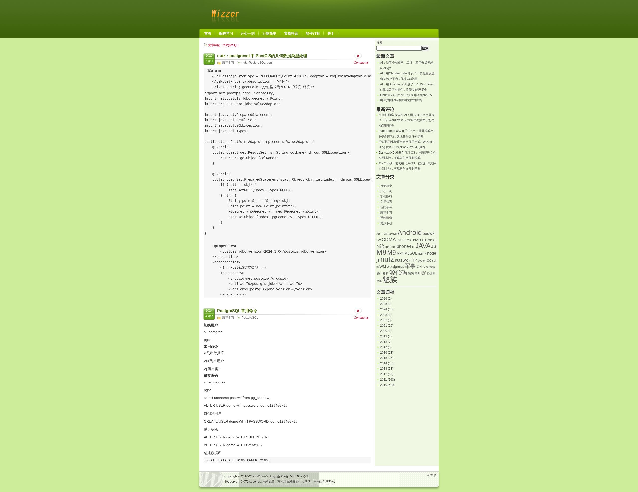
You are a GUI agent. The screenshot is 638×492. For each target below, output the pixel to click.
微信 (432, 266)
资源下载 (386, 223)
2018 (383, 342)
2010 (383, 385)
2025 (383, 304)
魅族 (390, 279)
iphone (390, 247)
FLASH (422, 240)
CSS (409, 240)
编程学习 (228, 62)
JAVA (422, 245)
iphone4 (403, 246)
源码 (411, 273)
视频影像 (386, 218)
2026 (383, 298)
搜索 (379, 42)
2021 (383, 325)
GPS (431, 240)
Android (410, 232)
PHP (413, 260)
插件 (379, 273)
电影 (422, 273)
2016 (383, 352)
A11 (386, 233)
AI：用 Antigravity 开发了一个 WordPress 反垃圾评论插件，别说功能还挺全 (407, 120)
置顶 (433, 475)
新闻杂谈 (386, 207)
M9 (391, 252)
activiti (393, 233)
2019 (383, 336)
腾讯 (379, 280)
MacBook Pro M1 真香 (410, 147)
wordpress (395, 267)
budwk (428, 233)
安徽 (426, 266)
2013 (383, 368)
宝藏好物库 (386, 115)
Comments (361, 59)
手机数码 (386, 196)
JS (433, 246)
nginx (422, 253)
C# (378, 240)
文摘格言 (386, 201)
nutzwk (401, 260)
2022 (383, 320)
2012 (379, 234)
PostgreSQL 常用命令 (237, 311)
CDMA (389, 239)
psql (270, 62)
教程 (386, 273)
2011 (383, 379)
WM (382, 267)
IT (413, 246)
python (422, 260)
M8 (381, 252)
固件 (419, 267)
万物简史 (386, 186)
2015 (383, 358)
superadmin (387, 131)
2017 (383, 347)
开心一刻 (386, 191)
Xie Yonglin (386, 163)
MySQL (410, 253)
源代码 (398, 272)
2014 (383, 363)
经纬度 (431, 273)
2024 (383, 309)
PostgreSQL (257, 62)
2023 (383, 315)
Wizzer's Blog (224, 13)
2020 (383, 331)
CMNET (401, 240)
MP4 (400, 253)
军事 (410, 266)
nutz (244, 62)
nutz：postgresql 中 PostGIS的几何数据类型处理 (262, 56)
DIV (415, 240)
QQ (429, 260)
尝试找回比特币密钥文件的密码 (401, 100)
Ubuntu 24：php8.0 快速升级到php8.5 (406, 95)
